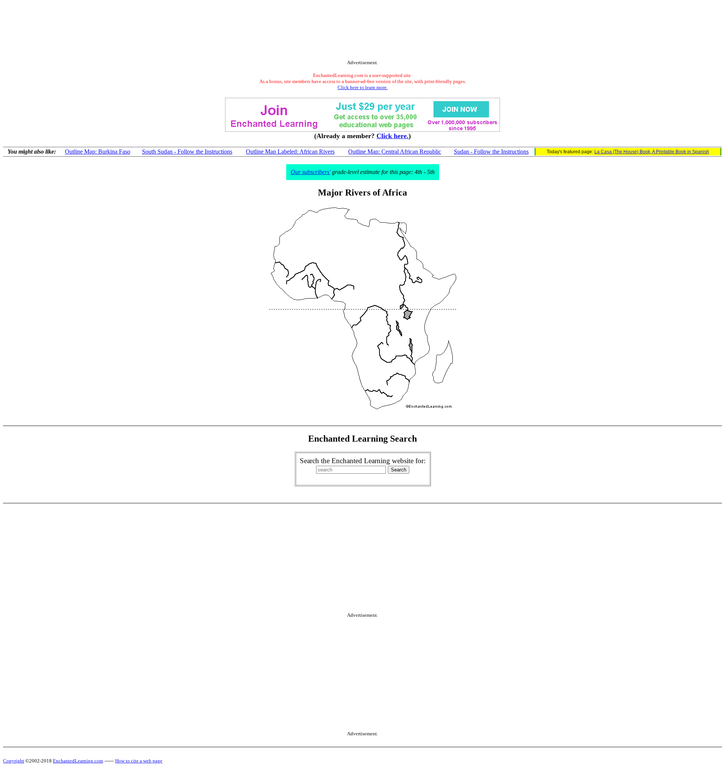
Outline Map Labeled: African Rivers (290, 151)
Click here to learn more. (363, 87)
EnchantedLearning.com (78, 761)
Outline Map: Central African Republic (394, 151)
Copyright (13, 761)
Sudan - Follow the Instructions (491, 151)
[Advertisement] (362, 31)
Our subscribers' (310, 172)
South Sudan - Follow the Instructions (187, 151)
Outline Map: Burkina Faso (97, 151)
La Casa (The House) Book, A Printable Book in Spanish (651, 151)
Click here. (392, 136)
